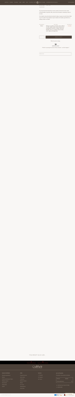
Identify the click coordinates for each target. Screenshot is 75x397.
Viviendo (16, 2)
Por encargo (71, 2)
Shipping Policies (23, 386)
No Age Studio (4, 384)
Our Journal (22, 384)
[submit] (71, 381)
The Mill (3, 386)
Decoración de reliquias (52, 2)
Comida (11, 2)
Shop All (7, 2)
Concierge (70, 394)
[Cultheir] (37, 2)
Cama (20, 2)
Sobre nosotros (22, 377)
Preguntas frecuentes (23, 375)
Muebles (3, 377)
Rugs (27, 2)
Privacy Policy (22, 388)
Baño (23, 2)
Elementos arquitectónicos (6, 375)
